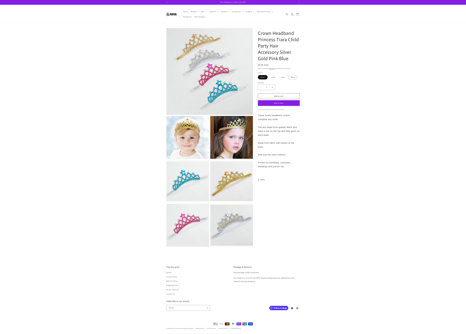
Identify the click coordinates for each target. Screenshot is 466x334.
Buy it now (278, 103)
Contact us (170, 294)
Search (169, 272)
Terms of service (223, 328)
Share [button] (262, 180)
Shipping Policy (172, 285)
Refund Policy (171, 281)
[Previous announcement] (167, 2)
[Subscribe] (207, 308)
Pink (284, 77)
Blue (293, 77)
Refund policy (200, 328)
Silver (262, 77)
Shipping (272, 68)
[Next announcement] (299, 2)
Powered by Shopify (187, 328)
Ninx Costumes (176, 328)
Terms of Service (172, 290)
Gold (274, 77)
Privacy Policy (171, 277)
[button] (194, 11)
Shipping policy (236, 328)
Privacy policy (211, 328)
